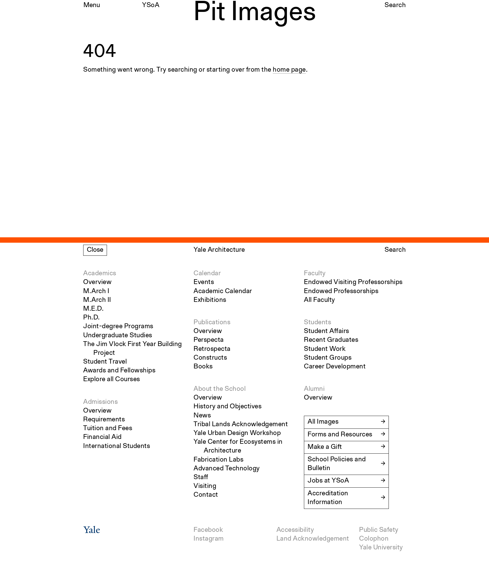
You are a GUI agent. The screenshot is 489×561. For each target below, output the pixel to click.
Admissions (100, 402)
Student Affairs (326, 331)
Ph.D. (91, 317)
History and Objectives (227, 406)
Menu (91, 5)
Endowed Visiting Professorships (353, 282)
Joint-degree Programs (118, 326)
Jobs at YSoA (328, 480)
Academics (99, 273)
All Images (323, 422)
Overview (97, 282)
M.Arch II (97, 300)
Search (395, 5)
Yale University (381, 547)
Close (95, 250)
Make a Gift (325, 447)
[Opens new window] (91, 531)
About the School (220, 389)
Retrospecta (212, 349)
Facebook (208, 530)
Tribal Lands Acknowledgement (241, 424)
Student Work (325, 349)
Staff (201, 477)
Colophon (374, 539)
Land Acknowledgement (312, 539)
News (202, 415)
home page (289, 70)
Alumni (314, 389)
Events (204, 282)
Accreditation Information (328, 498)
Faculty (315, 273)
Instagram (209, 539)
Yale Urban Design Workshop (237, 433)
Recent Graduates (331, 340)
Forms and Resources (340, 434)
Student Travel (105, 362)
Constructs (210, 358)
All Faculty (319, 300)
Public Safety (378, 530)
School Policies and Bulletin (337, 464)
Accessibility (295, 530)
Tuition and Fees (107, 428)
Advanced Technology (227, 468)
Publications (212, 322)
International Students (116, 446)
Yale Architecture (219, 250)
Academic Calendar (223, 291)
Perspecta (209, 340)
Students (317, 322)
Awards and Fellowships (119, 370)
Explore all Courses (111, 379)
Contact (206, 495)
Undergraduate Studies (117, 335)
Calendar (207, 273)
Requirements (104, 419)
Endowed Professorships (341, 291)
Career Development (335, 366)
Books (203, 366)
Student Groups (327, 358)
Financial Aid (102, 437)
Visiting (205, 486)
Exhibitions (210, 300)
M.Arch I (96, 291)
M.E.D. (93, 309)
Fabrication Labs (218, 460)
